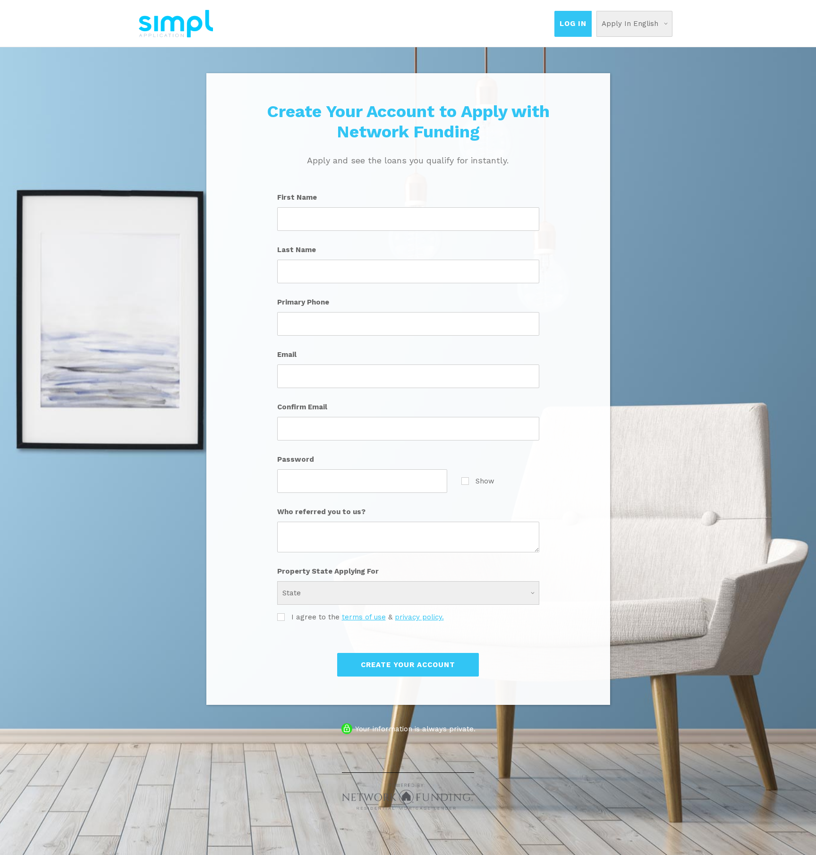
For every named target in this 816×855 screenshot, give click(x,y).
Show (485, 481)
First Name (297, 197)
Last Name (296, 249)
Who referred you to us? (321, 512)
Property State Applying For (328, 571)
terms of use (364, 617)
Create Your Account (408, 664)
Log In (573, 23)
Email (287, 354)
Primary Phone (303, 302)
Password (295, 459)
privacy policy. (419, 617)
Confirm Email (302, 407)
